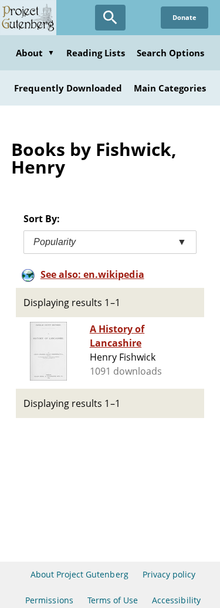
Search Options (171, 53)
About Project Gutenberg (79, 574)
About (35, 53)
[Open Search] (110, 17)
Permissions (49, 600)
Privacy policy (169, 574)
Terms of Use (112, 600)
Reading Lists (95, 53)
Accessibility (176, 600)
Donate (184, 17)
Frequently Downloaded (68, 88)
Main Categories (170, 88)
